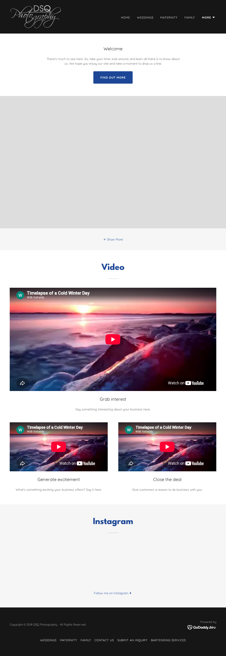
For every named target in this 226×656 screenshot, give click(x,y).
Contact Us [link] (104, 640)
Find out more (113, 77)
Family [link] (190, 17)
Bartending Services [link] (168, 640)
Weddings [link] (145, 17)
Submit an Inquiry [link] (132, 640)
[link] (36, 17)
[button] (208, 17)
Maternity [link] (168, 17)
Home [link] (125, 17)
